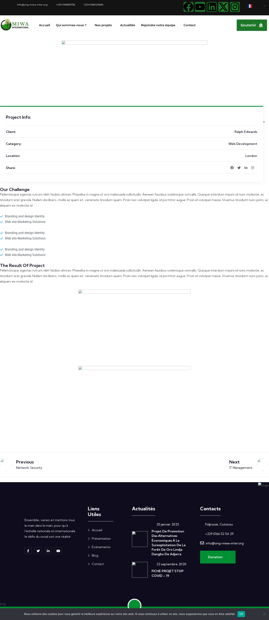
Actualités (127, 25)
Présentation (101, 538)
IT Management (240, 468)
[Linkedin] (212, 7)
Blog (95, 555)
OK (241, 613)
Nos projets (103, 25)
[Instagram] (235, 7)
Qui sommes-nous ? (71, 25)
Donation (215, 557)
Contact (190, 25)
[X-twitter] (223, 7)
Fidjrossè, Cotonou (219, 524)
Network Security (29, 468)
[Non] (264, 614)
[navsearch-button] (226, 24)
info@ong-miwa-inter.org (225, 543)
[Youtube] (200, 7)
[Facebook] (188, 7)
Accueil (44, 25)
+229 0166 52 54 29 (219, 534)
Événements (101, 547)
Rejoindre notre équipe (158, 25)
